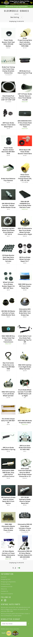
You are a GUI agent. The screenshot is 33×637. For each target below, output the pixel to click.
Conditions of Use (6, 586)
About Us (4, 589)
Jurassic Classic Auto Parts (12, 629)
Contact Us (4, 591)
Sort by (16, 14)
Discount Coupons (7, 593)
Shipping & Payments (8, 582)
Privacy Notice (5, 584)
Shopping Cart (5, 579)
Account (3, 577)
